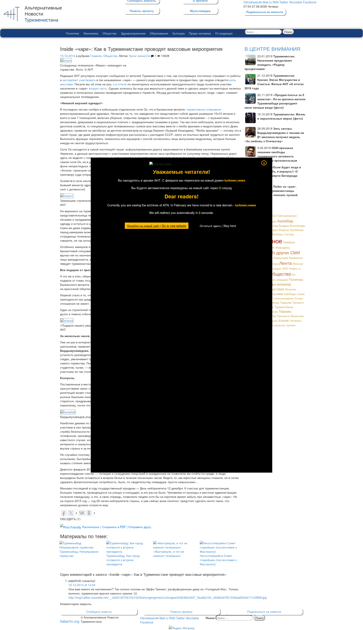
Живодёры (282, 247)
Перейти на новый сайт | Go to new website (156, 226)
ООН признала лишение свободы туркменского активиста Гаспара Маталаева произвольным (271, 154)
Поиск (239, 32)
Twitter (283, 2)
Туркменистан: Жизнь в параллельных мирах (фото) (281, 116)
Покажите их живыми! (273, 279)
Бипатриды (297, 225)
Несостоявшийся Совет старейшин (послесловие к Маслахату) (218, 560)
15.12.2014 (67, 56)
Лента (285, 263)
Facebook (309, 2)
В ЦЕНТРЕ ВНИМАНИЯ (272, 48)
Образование (159, 33)
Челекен (295, 321)
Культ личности (139, 56)
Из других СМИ (285, 252)
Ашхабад (285, 220)
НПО (285, 268)
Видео (273, 230)
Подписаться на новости (264, 12)
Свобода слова (294, 294)
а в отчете (120, 84)
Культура (178, 33)
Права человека (200, 33)
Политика (72, 33)
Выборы (277, 234)
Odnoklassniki (252, 2)
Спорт (299, 298)
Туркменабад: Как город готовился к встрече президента (122, 560)
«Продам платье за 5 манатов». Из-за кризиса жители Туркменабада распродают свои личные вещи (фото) (275, 101)
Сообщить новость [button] (99, 611)
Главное (96, 56)
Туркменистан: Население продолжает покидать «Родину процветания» (270, 62)
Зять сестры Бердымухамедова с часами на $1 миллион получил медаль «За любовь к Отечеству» (274, 134)
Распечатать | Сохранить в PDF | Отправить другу (116, 527)
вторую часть (98, 88)
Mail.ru (267, 2)
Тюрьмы (285, 311)
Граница (289, 242)
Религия (290, 289)
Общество (110, 33)
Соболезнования (283, 298)
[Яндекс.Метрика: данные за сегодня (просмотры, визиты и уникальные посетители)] (182, 628)
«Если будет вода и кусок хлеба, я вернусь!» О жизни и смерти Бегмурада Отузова (273, 173)
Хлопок (283, 320)
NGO (273, 216)
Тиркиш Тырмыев (281, 302)
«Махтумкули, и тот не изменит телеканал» (168, 553)
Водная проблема (291, 230)
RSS (276, 2)
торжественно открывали (204, 109)
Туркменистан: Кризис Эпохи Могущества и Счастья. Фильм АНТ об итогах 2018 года (274, 81)
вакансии (279, 325)
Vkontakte (295, 2)
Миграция (274, 268)
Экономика (90, 33)
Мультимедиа (200, 11)
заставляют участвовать (79, 80)
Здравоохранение (133, 33)
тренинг (291, 325)
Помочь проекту (142, 11)
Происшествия (272, 289)
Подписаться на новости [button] (264, 611)
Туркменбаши (283, 307)
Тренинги (298, 302)
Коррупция (280, 258)
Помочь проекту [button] (181, 611)
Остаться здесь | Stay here (218, 226)
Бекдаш (284, 225)
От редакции (224, 33)
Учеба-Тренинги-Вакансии (285, 316)
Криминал (296, 258)
